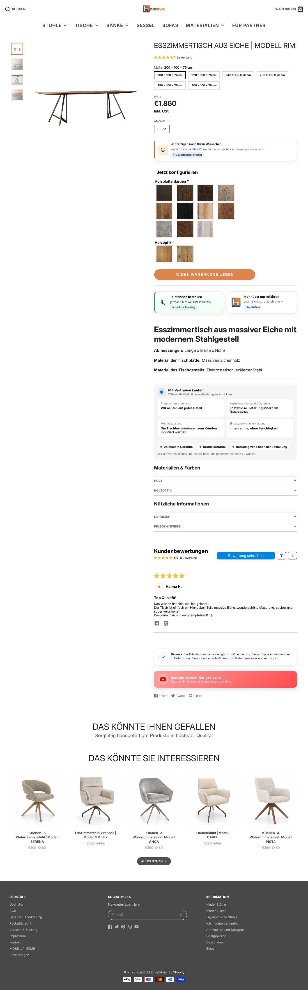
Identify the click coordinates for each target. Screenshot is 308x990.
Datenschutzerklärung (25, 917)
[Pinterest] (123, 927)
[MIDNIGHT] (185, 211)
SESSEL (146, 25)
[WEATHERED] (185, 229)
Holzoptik (164, 242)
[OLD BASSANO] (226, 211)
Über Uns (16, 904)
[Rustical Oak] (185, 254)
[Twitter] (117, 927)
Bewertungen (19, 955)
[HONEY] (165, 211)
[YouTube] (136, 927)
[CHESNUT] (185, 193)
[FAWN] (226, 193)
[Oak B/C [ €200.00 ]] (165, 254)
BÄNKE (114, 25)
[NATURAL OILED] (206, 211)
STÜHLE (52, 25)
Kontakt (15, 942)
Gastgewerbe (216, 936)
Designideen (215, 942)
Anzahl (159, 121)
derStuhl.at (145, 972)
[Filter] (281, 555)
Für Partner (249, 25)
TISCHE (84, 25)
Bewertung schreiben (246, 555)
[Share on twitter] (165, 623)
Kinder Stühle (216, 904)
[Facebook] (110, 927)
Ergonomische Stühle (221, 917)
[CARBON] (165, 193)
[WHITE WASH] (206, 229)
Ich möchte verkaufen (222, 923)
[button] (164, 57)
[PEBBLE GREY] (165, 229)
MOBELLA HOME (22, 948)
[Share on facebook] (156, 624)
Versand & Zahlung (23, 930)
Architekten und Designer (225, 930)
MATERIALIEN (202, 25)
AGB (12, 911)
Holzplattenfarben (172, 181)
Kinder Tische (216, 911)
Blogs (210, 948)
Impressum (17, 936)
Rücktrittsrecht (20, 923)
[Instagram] (130, 927)
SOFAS (170, 25)
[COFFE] (206, 193)
